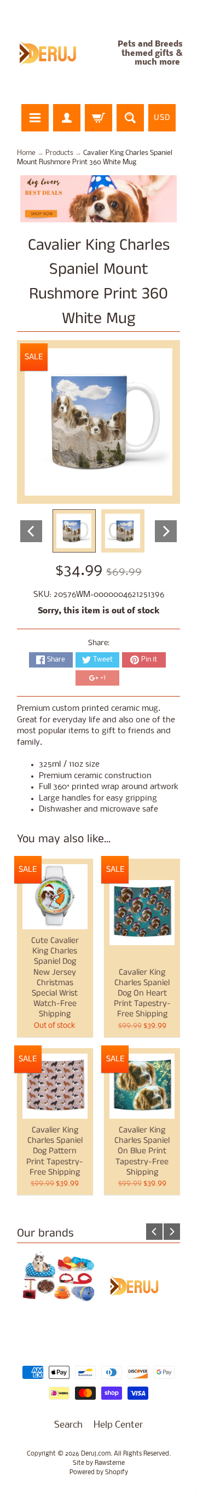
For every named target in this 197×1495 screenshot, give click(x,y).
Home (26, 153)
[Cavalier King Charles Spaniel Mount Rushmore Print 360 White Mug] (74, 531)
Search (68, 1425)
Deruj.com (96, 1454)
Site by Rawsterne (99, 1463)
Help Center (118, 1425)
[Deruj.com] (54, 54)
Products (59, 153)
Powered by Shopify (98, 1472)
